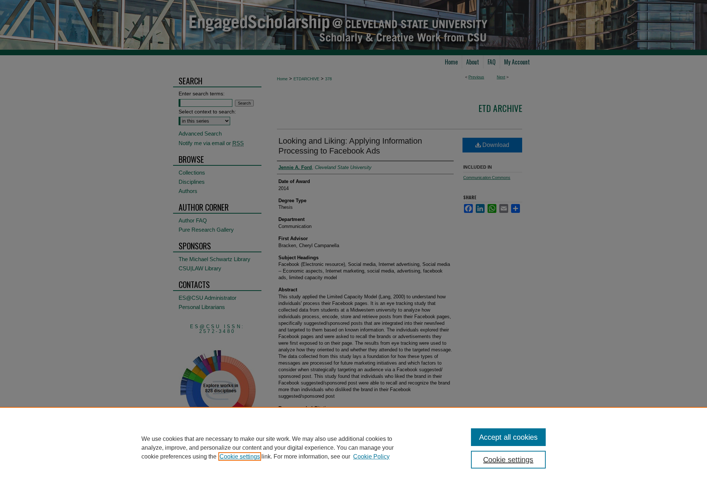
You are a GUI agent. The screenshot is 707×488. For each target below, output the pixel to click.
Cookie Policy (371, 456)
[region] (353, 447)
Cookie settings (239, 456)
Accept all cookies (508, 437)
